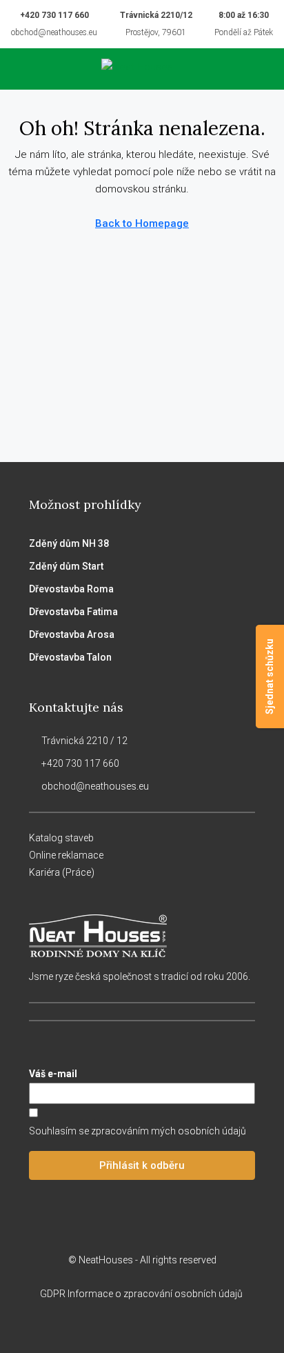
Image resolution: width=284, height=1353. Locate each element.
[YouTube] (178, 1327)
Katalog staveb (61, 837)
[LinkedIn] (154, 1327)
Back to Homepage (142, 223)
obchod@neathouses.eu (54, 32)
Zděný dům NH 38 (69, 543)
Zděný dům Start (66, 566)
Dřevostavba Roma (71, 588)
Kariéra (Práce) (61, 872)
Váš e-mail (53, 1073)
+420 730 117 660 (54, 15)
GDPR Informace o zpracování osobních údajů (142, 1293)
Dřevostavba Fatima (73, 611)
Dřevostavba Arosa (71, 634)
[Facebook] (105, 1327)
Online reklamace (66, 855)
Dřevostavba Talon (70, 657)
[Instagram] (129, 1327)
